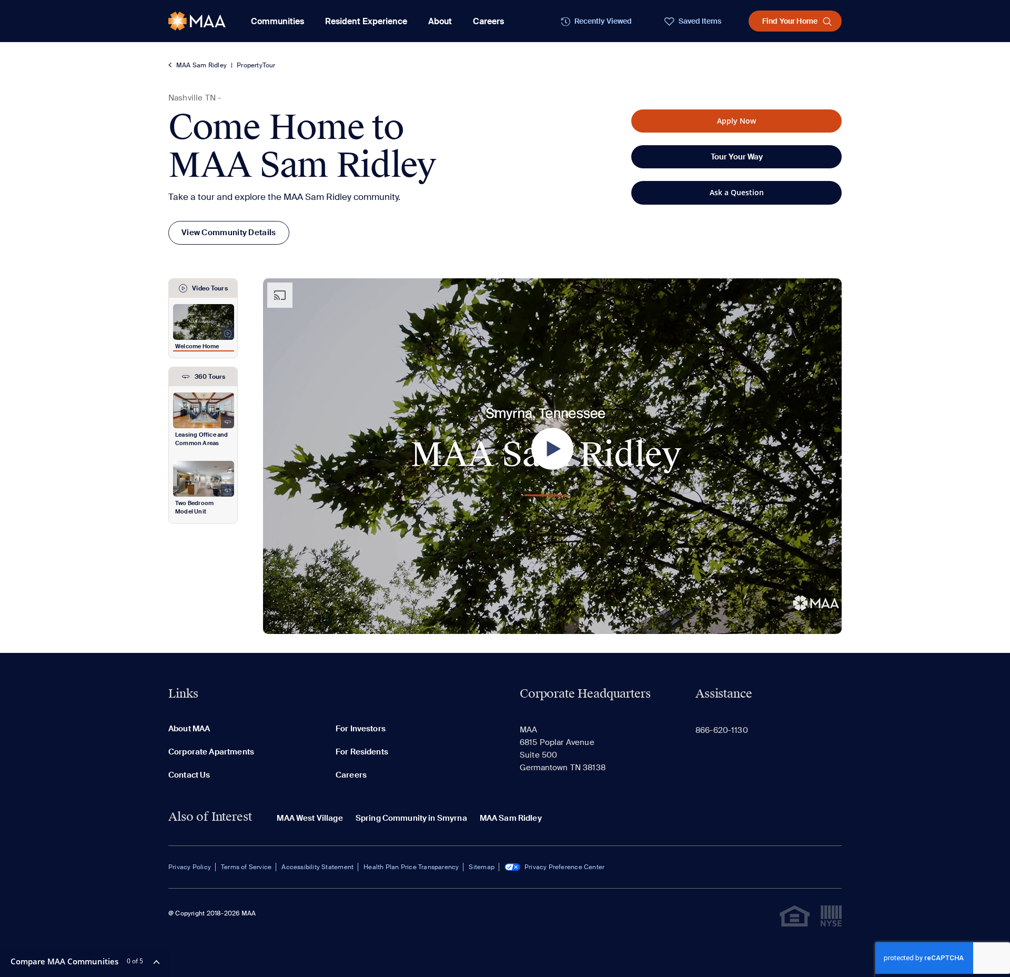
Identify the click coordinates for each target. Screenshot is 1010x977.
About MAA (189, 728)
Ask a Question (737, 192)
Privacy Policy (189, 867)
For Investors (361, 728)
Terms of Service (246, 867)
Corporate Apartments (211, 752)
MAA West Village (309, 818)
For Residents (362, 752)
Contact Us (189, 775)
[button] (552, 449)
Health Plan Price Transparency (411, 867)
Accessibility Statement (317, 867)
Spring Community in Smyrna (411, 818)
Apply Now (736, 121)
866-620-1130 (721, 730)
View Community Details (228, 232)
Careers (488, 21)
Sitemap (481, 867)
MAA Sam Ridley (201, 65)
